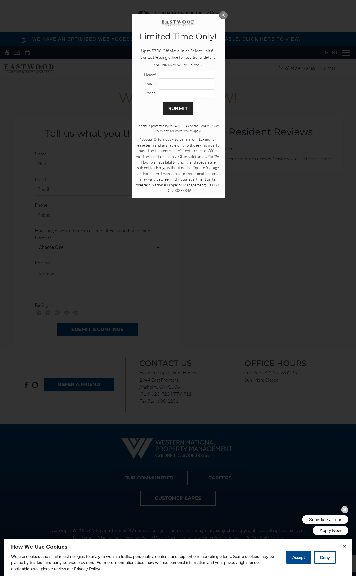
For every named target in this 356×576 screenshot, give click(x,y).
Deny (325, 557)
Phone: (150, 92)
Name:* (150, 74)
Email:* (150, 83)
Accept (298, 557)
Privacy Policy (87, 569)
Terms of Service (181, 131)
